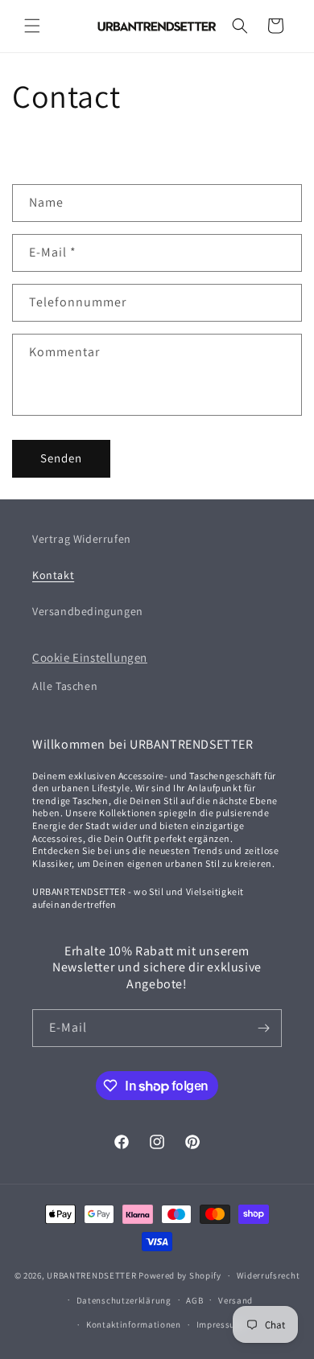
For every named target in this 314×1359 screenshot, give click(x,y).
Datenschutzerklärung (123, 1300)
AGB (194, 1300)
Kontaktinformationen (133, 1324)
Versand (235, 1300)
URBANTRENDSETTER (91, 1275)
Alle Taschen (64, 686)
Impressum (219, 1324)
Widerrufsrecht (268, 1275)
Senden (61, 458)
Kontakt (53, 575)
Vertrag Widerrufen (81, 539)
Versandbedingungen (87, 611)
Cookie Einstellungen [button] (89, 657)
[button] (32, 25)
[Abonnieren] (263, 1028)
